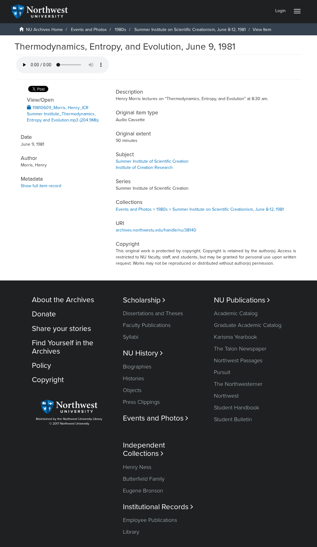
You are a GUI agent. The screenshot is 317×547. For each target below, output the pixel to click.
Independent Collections (144, 449)
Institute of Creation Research (144, 167)
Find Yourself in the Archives (62, 346)
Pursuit (222, 372)
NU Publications (242, 300)
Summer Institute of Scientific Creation (152, 161)
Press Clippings (141, 402)
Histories (133, 378)
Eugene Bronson (143, 490)
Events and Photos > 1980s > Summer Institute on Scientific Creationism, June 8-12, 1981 (200, 209)
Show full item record (41, 185)
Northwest (226, 395)
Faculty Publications (147, 325)
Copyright (48, 379)
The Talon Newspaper (240, 348)
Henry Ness (137, 467)
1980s (120, 29)
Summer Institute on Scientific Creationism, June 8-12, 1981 (190, 29)
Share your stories (61, 328)
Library (131, 531)
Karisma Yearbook (235, 336)
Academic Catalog (236, 313)
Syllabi (130, 336)
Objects (132, 390)
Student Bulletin (233, 419)
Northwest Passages (238, 360)
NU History (143, 353)
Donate (44, 314)
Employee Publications (150, 520)
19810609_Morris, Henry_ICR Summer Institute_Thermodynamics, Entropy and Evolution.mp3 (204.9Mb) (62, 114)
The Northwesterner (238, 384)
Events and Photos (89, 29)
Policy (41, 365)
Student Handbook (236, 407)
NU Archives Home (44, 29)
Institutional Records (158, 506)
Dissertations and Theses (153, 313)
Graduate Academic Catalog (247, 325)
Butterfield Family (144, 478)
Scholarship (144, 300)
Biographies (137, 366)
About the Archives (63, 299)
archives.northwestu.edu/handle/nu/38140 (156, 230)
